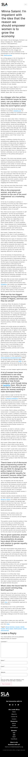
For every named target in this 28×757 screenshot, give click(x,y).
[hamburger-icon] (25, 4)
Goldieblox (4, 284)
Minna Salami (9, 628)
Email (3, 666)
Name (3, 660)
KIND (20, 361)
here (8, 624)
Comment (4, 641)
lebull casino (10, 755)
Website (3, 672)
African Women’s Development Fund (11, 357)
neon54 (24, 755)
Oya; (6, 602)
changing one (17, 110)
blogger (17, 627)
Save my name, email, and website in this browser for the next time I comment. (12, 680)
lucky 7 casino (18, 755)
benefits (6, 385)
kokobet (3, 755)
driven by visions (5, 499)
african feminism (10, 627)
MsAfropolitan (8, 55)
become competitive (12, 398)
